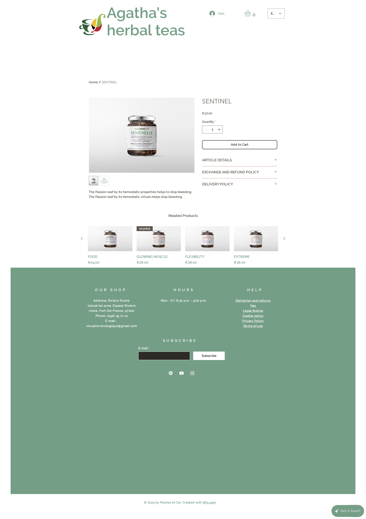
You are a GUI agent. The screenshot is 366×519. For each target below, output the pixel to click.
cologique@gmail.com (119, 326)
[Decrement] (205, 129)
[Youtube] (181, 373)
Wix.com (209, 502)
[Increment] (219, 129)
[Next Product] (284, 238)
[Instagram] (192, 373)
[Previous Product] (81, 238)
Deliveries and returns (253, 301)
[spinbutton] (212, 129)
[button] (251, 13)
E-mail (143, 348)
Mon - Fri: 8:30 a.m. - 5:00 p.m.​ (184, 301)
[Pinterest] (170, 373)
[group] (183, 245)
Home (93, 82)
